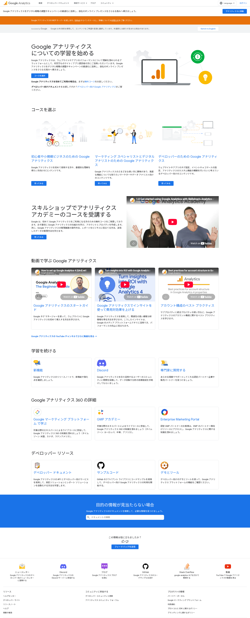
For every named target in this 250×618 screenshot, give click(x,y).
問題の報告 (7, 613)
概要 (40, 3)
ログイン (243, 3)
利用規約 (171, 604)
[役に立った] (123, 541)
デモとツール (170, 473)
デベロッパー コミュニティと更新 (99, 596)
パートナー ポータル (176, 596)
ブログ (93, 3)
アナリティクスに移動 (235, 11)
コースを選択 (39, 76)
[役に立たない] (127, 541)
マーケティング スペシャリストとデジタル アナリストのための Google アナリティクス (125, 161)
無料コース (90, 81)
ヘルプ (6, 608)
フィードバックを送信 (125, 547)
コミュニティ (106, 3)
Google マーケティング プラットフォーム (184, 600)
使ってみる (38, 183)
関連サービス (79, 3)
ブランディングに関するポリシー (181, 613)
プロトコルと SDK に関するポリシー (182, 608)
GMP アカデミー (108, 419)
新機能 (38, 370)
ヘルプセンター (9, 596)
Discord (102, 370)
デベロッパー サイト (11, 600)
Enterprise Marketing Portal (180, 419)
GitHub (77, 20)
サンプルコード (108, 473)
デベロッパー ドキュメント (58, 3)
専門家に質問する (173, 370)
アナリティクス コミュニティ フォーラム (102, 600)
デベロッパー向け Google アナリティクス (96, 87)
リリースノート (9, 604)
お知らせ (115, 20)
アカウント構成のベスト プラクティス (187, 306)
